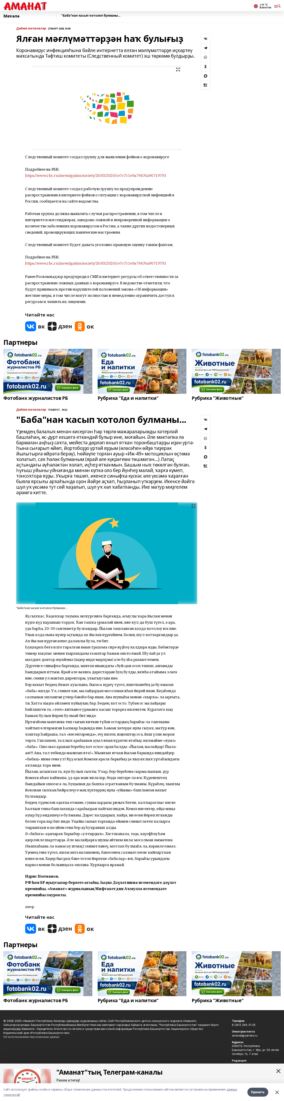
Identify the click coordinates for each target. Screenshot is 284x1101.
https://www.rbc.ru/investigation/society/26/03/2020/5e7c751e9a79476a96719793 (95, 175)
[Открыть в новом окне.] (35, 326)
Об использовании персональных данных (31, 1037)
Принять (258, 1092)
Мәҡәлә (11, 16)
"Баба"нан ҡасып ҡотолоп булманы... (90, 16)
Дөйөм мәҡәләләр (31, 28)
